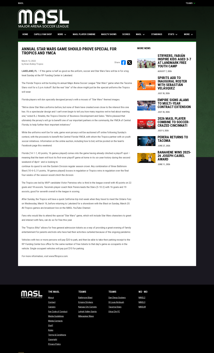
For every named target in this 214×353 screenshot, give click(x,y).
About (51, 297)
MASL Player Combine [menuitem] (84, 34)
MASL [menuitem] (140, 34)
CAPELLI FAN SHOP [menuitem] (44, 34)
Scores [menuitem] (126, 34)
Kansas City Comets (87, 307)
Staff (50, 325)
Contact (51, 302)
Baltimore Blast (85, 297)
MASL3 (142, 302)
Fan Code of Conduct (57, 311)
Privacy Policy (54, 344)
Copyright (52, 339)
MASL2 (142, 297)
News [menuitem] (62, 34)
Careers (51, 307)
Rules (50, 330)
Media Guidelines (56, 316)
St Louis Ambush (116, 302)
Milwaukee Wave (86, 316)
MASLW (142, 307)
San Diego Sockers (117, 297)
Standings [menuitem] (156, 34)
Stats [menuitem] (173, 34)
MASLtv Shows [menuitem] (108, 34)
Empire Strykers (85, 302)
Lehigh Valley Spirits (87, 311)
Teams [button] (191, 3)
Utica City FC (114, 311)
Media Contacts (55, 321)
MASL (21, 3)
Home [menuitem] (25, 34)
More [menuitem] (189, 34)
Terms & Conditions (57, 335)
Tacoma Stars (114, 307)
